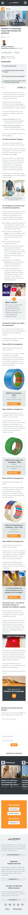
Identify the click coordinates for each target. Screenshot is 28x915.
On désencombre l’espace (9, 66)
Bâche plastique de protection (12, 125)
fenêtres (6, 233)
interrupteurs (7, 262)
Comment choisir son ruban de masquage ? (13, 76)
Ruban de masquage (9, 119)
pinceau (23, 552)
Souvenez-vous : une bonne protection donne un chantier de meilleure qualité (14, 81)
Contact (7, 909)
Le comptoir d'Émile (6, 52)
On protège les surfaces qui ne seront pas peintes (13, 71)
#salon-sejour (14, 813)
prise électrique (19, 104)
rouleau (8, 554)
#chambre (14, 809)
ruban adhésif (7, 175)
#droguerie (14, 823)
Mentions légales (17, 909)
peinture (9, 135)
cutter (18, 241)
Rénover (17, 52)
